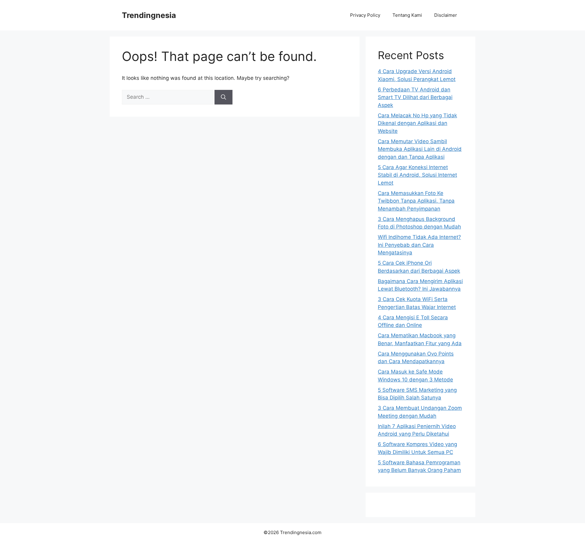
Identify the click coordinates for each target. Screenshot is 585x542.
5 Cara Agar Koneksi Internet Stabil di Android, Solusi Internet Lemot (417, 175)
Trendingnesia (149, 15)
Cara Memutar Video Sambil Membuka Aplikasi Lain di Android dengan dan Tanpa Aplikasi (420, 149)
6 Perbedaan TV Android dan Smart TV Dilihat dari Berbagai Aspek (415, 97)
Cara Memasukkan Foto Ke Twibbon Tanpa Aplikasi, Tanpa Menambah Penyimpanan (416, 201)
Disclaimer (445, 15)
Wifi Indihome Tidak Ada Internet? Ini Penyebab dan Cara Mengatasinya (419, 245)
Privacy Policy (365, 15)
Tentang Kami (407, 15)
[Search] (223, 97)
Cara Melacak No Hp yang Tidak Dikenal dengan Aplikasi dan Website (417, 123)
